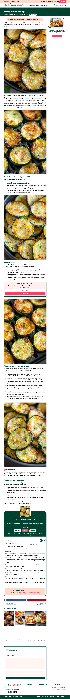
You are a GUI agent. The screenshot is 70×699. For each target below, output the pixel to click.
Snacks (8, 8)
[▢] (5, 543)
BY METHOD (44, 5)
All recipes (30, 5)
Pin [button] (26, 530)
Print (18, 530)
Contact (17, 1)
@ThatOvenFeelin (23, 592)
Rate (33, 530)
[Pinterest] (7, 1)
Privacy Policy (45, 696)
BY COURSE (36, 5)
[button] (16, 19)
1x (40, 540)
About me (13, 1)
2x (42, 540)
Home (5, 8)
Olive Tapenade (20, 639)
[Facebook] (5, 1)
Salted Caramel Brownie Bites (9, 641)
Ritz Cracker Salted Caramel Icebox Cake (30, 641)
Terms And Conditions (54, 696)
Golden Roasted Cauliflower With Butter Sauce (41, 641)
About (38, 696)
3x (44, 540)
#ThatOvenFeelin (34, 592)
